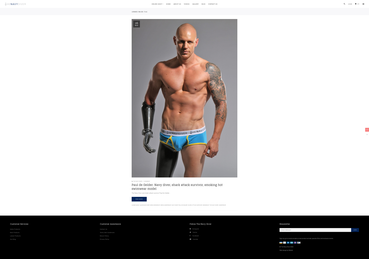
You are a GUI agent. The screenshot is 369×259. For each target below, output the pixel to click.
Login (350, 4)
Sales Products (15, 229)
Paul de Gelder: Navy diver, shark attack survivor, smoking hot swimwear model (177, 186)
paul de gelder (182, 205)
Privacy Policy (104, 239)
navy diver (175, 205)
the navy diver (213, 205)
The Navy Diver (137, 181)
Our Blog (13, 239)
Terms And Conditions (107, 232)
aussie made (135, 205)
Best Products (15, 232)
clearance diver (145, 205)
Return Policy (104, 236)
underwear (222, 205)
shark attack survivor (195, 205)
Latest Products (15, 236)
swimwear (206, 205)
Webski (291, 250)
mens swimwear (155, 205)
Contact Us (103, 229)
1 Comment (146, 181)
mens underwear (165, 205)
